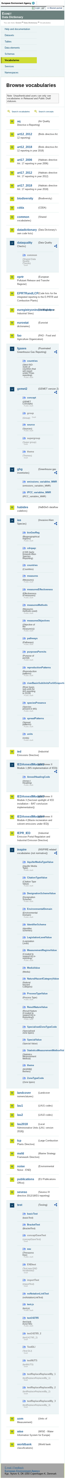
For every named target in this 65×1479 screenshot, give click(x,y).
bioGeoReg (32, 532)
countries (32, 361)
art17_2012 (24, 172)
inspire (22, 849)
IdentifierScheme (32, 924)
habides (22, 507)
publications (25, 1179)
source (31, 424)
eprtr (20, 276)
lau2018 (22, 1124)
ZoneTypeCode (32, 1078)
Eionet (18, 23)
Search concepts (46, 111)
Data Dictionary (30, 23)
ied (19, 751)
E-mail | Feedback (14, 1467)
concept (31, 397)
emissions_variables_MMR (32, 481)
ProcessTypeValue (32, 993)
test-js (30, 1304)
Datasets (9, 35)
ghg (20, 469)
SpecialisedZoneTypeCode (32, 1026)
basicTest (32, 1213)
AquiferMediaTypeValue (32, 862)
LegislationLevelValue (32, 937)
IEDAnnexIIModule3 (27, 796)
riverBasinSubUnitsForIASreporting (32, 683)
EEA (19, 3)
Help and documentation (17, 29)
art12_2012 (24, 134)
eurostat (23, 322)
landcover (24, 1092)
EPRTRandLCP (27, 293)
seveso (22, 1192)
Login (37, 8)
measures (32, 576)
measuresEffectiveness (32, 589)
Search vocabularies (21, 111)
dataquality (24, 242)
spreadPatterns (32, 718)
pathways (32, 638)
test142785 (32, 1318)
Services (9, 66)
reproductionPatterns (32, 667)
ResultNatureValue (32, 1007)
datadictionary (27, 229)
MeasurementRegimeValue (32, 950)
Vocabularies (12, 60)
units (30, 734)
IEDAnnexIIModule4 (27, 816)
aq (19, 121)
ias (19, 520)
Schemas (10, 54)
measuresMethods (32, 605)
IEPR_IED (24, 833)
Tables (8, 41)
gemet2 (22, 388)
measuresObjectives (32, 620)
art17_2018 (24, 185)
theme (30, 1065)
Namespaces (11, 72)
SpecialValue (32, 1039)
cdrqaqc (31, 548)
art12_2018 (24, 147)
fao (19, 335)
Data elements (12, 47)
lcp (19, 1140)
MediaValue (32, 967)
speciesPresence (32, 702)
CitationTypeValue (32, 877)
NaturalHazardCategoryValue (32, 978)
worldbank (24, 1444)
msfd (20, 1153)
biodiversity (25, 198)
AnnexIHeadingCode (32, 777)
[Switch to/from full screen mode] (44, 8)
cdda (20, 207)
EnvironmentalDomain (32, 909)
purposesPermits (32, 651)
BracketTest (32, 1224)
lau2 (20, 1114)
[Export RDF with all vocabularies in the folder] (55, 247)
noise (21, 1166)
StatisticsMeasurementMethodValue (32, 1050)
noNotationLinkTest (32, 1293)
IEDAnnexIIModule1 (27, 764)
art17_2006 (24, 159)
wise (20, 1431)
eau (29, 1249)
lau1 (20, 1105)
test (19, 1204)
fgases (21, 348)
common (23, 216)
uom (20, 1418)
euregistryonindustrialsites (27, 309)
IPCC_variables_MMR (32, 492)
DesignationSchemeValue (32, 893)
